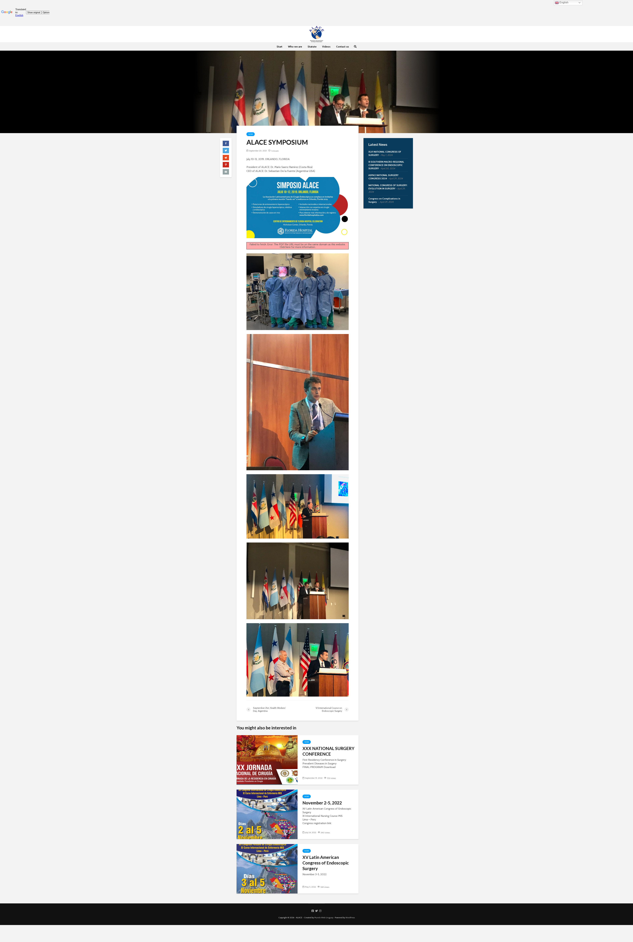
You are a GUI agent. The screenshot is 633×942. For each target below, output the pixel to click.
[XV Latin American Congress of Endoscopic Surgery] (267, 868)
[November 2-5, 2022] (267, 814)
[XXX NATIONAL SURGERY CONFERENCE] (267, 759)
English (563, 2)
